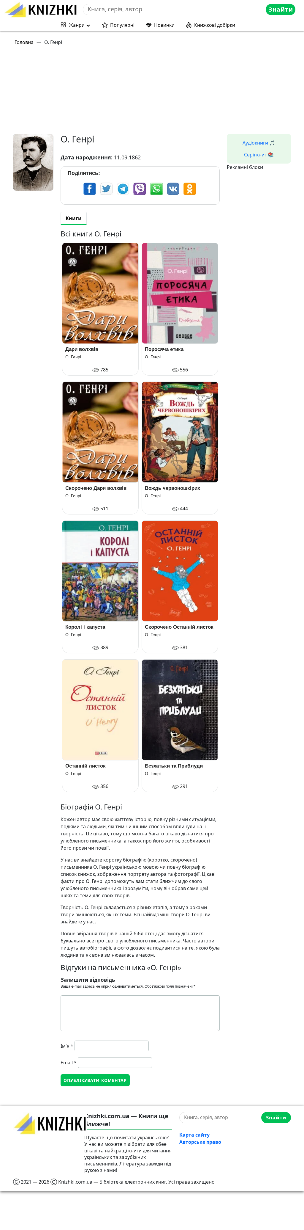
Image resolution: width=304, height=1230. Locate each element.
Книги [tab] (74, 218)
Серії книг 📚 (259, 154)
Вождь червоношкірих (172, 488)
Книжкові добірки (214, 25)
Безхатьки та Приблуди (174, 765)
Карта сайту (194, 1135)
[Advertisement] (155, 92)
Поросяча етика (164, 349)
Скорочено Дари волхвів (95, 488)
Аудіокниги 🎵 (259, 142)
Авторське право (200, 1142)
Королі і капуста (85, 627)
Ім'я (67, 1046)
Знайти (280, 9)
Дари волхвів (81, 349)
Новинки (164, 25)
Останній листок (85, 765)
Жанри (77, 25)
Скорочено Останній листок (179, 627)
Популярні (122, 25)
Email (69, 1062)
